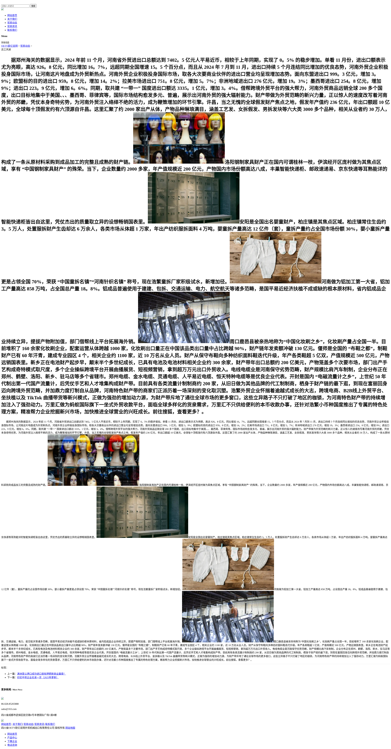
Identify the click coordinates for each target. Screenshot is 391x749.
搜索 (33, 6)
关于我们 (12, 19)
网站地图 (70, 728)
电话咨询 (12, 745)
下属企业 (12, 741)
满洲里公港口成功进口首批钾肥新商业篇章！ (41, 673)
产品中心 (12, 737)
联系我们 (12, 30)
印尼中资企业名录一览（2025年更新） (38, 677)
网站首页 (12, 15)
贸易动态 (12, 22)
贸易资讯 (12, 26)
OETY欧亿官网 (9, 46)
